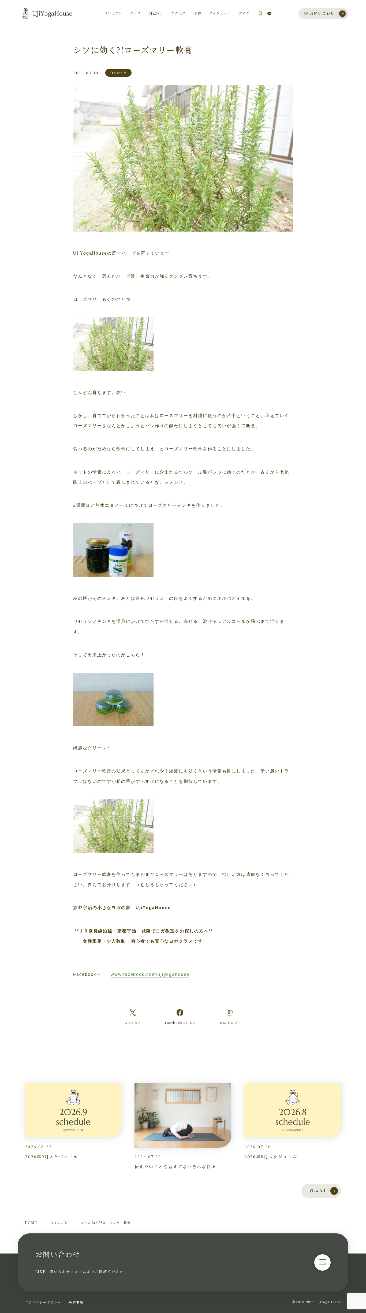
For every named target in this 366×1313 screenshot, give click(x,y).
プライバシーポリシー (43, 1302)
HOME (31, 1222)
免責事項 (76, 1302)
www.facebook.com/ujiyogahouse (150, 974)
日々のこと (59, 1222)
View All (317, 1190)
